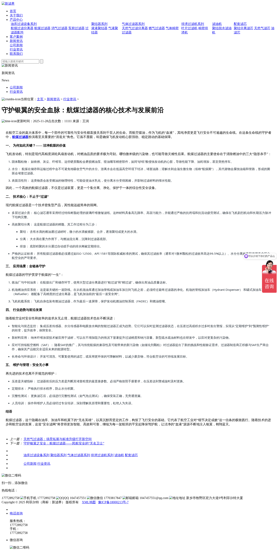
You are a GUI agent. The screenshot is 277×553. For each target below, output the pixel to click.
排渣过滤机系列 (192, 24)
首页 (13, 11)
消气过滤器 (59, 28)
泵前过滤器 (76, 28)
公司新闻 (16, 45)
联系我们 (16, 53)
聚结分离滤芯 (243, 28)
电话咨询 (16, 513)
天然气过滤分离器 (135, 28)
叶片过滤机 (189, 28)
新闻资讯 (16, 41)
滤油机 (217, 24)
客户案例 (16, 36)
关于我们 (16, 15)
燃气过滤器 (157, 28)
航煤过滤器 (42, 28)
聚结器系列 (99, 24)
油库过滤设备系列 (24, 24)
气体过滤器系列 (133, 24)
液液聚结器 (99, 28)
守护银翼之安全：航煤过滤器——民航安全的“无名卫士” (64, 443)
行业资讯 (16, 49)
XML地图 (89, 502)
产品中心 (16, 19)
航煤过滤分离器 (22, 28)
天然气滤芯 (262, 28)
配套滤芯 (240, 24)
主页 (40, 99)
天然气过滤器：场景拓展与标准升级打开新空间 (58, 439)
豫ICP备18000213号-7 (113, 502)
